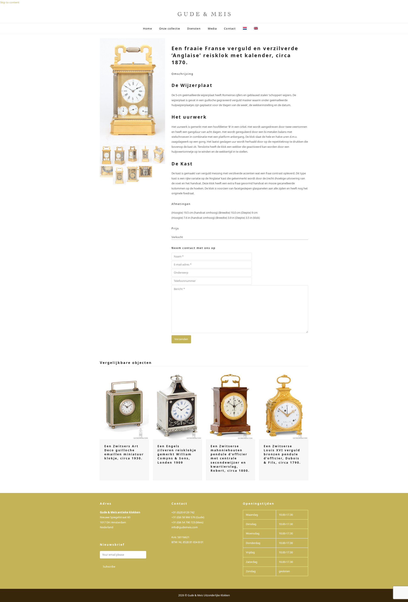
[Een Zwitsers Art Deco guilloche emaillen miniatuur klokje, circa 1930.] (124, 405)
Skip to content (9, 2)
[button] (265, 28)
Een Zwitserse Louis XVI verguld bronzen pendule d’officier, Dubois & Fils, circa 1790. (282, 454)
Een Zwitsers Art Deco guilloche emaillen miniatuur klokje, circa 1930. (124, 452)
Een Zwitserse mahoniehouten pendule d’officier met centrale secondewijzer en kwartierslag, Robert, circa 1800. (230, 458)
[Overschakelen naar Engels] (256, 28)
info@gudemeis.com (184, 527)
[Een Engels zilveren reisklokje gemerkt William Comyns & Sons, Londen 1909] (177, 405)
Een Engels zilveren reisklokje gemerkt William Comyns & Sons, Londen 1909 (176, 454)
